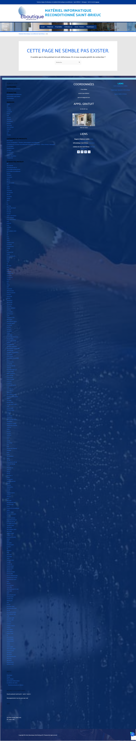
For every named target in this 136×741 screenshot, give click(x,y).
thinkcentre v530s (11, 514)
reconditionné (10, 345)
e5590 (8, 539)
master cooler (10, 183)
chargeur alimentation (12, 352)
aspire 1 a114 (10, 633)
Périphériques (90, 27)
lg (7, 635)
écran (8, 189)
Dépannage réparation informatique (120, 90)
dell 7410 (9, 658)
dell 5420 (9, 653)
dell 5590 (9, 543)
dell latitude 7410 (11, 614)
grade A (9, 547)
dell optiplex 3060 (11, 529)
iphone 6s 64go (11, 572)
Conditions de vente (12, 683)
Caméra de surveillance (13, 508)
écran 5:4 (9, 381)
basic (8, 452)
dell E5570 (9, 320)
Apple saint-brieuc (11, 216)
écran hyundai (10, 379)
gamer (8, 181)
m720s (8, 605)
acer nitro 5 (10, 389)
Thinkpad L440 (11, 318)
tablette (9, 368)
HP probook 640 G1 (12, 168)
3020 (8, 241)
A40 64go (9, 556)
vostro (8, 645)
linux (8, 581)
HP (7, 106)
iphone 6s (9, 570)
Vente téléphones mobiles (120, 86)
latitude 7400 (10, 560)
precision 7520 (10, 606)
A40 (8, 553)
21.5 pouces (10, 277)
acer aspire (10, 630)
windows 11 (9, 476)
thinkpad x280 (10, 618)
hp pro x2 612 (10, 362)
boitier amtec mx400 (12, 397)
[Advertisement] (32, 709)
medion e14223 (11, 626)
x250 (8, 406)
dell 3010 (9, 393)
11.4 (7, 250)
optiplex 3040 (10, 533)
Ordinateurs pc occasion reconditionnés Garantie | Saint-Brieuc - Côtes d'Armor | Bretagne (31, 144)
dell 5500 (9, 660)
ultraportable (10, 339)
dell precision (10, 291)
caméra (9, 433)
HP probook (10, 166)
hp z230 (9, 210)
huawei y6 (9, 564)
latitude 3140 (10, 504)
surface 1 (9, 329)
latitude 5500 (10, 662)
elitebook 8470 (11, 493)
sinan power (10, 356)
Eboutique (9, 675)
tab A (8, 200)
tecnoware (9, 354)
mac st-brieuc (10, 218)
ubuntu (8, 583)
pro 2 (8, 360)
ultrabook (9, 331)
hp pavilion (9, 300)
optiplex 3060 (10, 526)
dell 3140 (9, 501)
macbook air (10, 252)
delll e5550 (9, 335)
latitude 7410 (10, 664)
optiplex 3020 (10, 243)
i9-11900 (9, 400)
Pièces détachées (11, 156)
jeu (7, 204)
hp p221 (9, 279)
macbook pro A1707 (12, 578)
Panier (8, 677)
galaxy (8, 198)
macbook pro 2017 (11, 580)
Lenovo (9, 118)
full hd (8, 474)
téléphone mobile (11, 424)
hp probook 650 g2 (12, 370)
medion (9, 624)
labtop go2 (9, 601)
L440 (8, 316)
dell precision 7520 (12, 608)
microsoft (9, 112)
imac (8, 225)
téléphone (9, 422)
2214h (8, 491)
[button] (94, 27)
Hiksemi (9, 120)
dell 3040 (9, 531)
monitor (9, 295)
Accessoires (10, 154)
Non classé (10, 141)
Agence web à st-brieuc (120, 94)
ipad (8, 270)
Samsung (9, 125)
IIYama (8, 108)
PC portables (58, 27)
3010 (8, 239)
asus (8, 185)
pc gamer (9, 383)
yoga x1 (9, 412)
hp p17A (9, 516)
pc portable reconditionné (13, 171)
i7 (7, 202)
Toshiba (9, 110)
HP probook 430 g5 (12, 462)
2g (7, 549)
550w (8, 458)
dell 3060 (9, 528)
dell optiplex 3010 (11, 395)
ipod (8, 268)
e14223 (8, 628)
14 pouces (9, 418)
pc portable (10, 312)
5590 (8, 541)
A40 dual (9, 554)
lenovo (8, 173)
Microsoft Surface (11, 612)
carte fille (9, 587)
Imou (8, 506)
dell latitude (10, 350)
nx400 (8, 399)
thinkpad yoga (10, 410)
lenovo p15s (10, 574)
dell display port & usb (12, 589)
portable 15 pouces (12, 524)
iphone (8, 194)
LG (7, 133)
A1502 (8, 477)
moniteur (9, 275)
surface (9, 327)
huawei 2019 (10, 568)
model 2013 (10, 599)
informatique (10, 98)
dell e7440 (9, 416)
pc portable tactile (11, 341)
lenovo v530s (10, 512)
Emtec (8, 114)
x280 (8, 616)
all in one (9, 306)
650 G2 (8, 343)
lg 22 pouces (10, 637)
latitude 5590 (10, 545)
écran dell (9, 297)
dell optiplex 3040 (11, 231)
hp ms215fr (9, 302)
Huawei (9, 135)
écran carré (10, 377)
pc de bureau (10, 585)
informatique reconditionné (14, 95)
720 (8, 603)
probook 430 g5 (11, 464)
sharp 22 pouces (11, 293)
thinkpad (9, 175)
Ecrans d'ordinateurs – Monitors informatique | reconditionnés (23, 143)
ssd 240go (9, 443)
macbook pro (10, 246)
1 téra (8, 454)
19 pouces (9, 191)
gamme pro (10, 314)
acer (8, 387)
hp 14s (8, 610)
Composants (10, 152)
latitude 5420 (10, 641)
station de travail (11, 208)
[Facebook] (78, 152)
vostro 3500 (10, 647)
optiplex (9, 227)
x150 (8, 445)
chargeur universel (12, 347)
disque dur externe (12, 449)
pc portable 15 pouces (12, 337)
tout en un (9, 304)
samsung (9, 196)
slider (8, 429)
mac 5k (8, 214)
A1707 (8, 466)
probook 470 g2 (11, 522)
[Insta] (85, 152)
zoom (8, 437)
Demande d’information (13, 681)
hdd (8, 447)
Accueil (42, 27)
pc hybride (9, 364)
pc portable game (11, 385)
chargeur (9, 150)
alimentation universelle (13, 349)
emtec (8, 441)
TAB (8, 262)
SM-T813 (9, 266)
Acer (8, 131)
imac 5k (9, 212)
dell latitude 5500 (11, 656)
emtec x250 (10, 402)
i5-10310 (9, 622)
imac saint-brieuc (11, 220)
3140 (8, 499)
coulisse (9, 427)
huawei (8, 562)
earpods (9, 272)
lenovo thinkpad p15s (12, 576)
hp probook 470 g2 (12, 520)
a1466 (8, 254)
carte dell (9, 591)
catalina (9, 485)
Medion (9, 129)
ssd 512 (8, 495)
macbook (9, 245)
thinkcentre (10, 487)
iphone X (9, 551)
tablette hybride (11, 366)
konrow (9, 123)
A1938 (8, 248)
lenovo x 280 (10, 620)
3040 (8, 229)
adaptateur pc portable (13, 358)
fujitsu (8, 260)
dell (8, 287)
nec (8, 283)
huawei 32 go (10, 566)
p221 (8, 281)
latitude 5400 (10, 651)
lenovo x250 (10, 408)
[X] (82, 152)
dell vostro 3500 (11, 649)
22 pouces (9, 177)
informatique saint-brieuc (13, 96)
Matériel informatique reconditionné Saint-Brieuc (73, 13)
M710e (8, 489)
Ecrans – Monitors (79, 27)
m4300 (9, 535)
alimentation (10, 456)
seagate (9, 450)
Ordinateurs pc (68, 27)
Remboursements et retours (15, 685)
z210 (8, 221)
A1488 (8, 483)
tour (8, 237)
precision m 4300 (11, 537)
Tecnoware (10, 121)
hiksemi (9, 497)
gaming (9, 206)
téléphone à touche (12, 426)
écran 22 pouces (11, 256)
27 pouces (9, 289)
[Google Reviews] (89, 152)
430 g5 (8, 460)
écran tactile (10, 375)
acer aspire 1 (10, 632)
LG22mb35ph (10, 639)
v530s (8, 510)
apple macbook (11, 373)
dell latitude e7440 (12, 420)
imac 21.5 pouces (11, 481)
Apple (8, 104)
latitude (9, 310)
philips (8, 258)
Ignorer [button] (97, 2)
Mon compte (10, 679)
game (8, 179)
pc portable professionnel (13, 169)
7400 (8, 558)
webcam (9, 435)
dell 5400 (9, 655)
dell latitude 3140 (11, 503)
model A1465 (10, 372)
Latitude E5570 (11, 323)
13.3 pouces (10, 479)
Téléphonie (50, 27)
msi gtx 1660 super (12, 404)
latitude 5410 (10, 597)
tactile (8, 414)
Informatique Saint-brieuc (13, 89)
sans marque (10, 127)
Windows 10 (10, 468)
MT (7, 235)
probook (9, 223)
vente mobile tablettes (86, 140)
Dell (8, 116)
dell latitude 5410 (11, 595)
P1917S (8, 298)
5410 (8, 593)
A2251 (8, 643)
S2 (7, 264)
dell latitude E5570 (12, 322)
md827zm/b (10, 273)
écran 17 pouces (11, 518)
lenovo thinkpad (11, 308)
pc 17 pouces (10, 391)
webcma (9, 470)
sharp (8, 285)
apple (8, 187)
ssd (8, 439)
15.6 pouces (10, 193)
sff (7, 233)
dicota (8, 472)
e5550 (8, 333)
